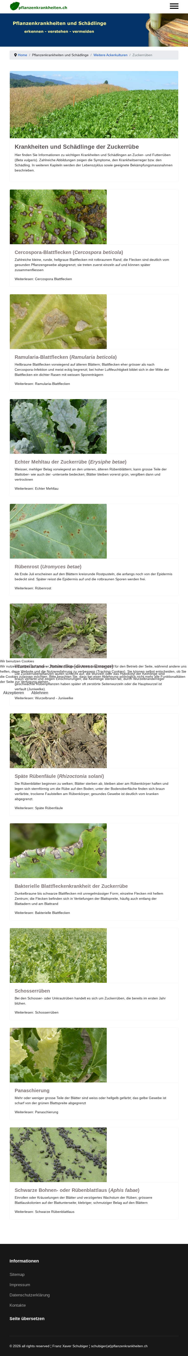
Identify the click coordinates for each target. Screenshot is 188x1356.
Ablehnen (39, 693)
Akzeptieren (13, 693)
